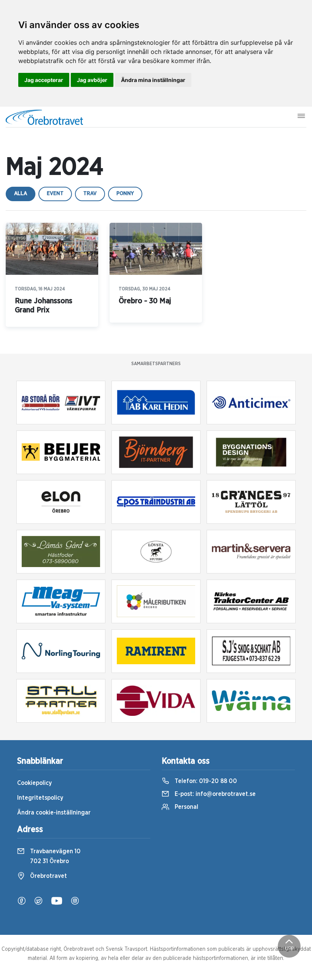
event (55, 193)
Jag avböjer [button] (92, 80)
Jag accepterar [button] (43, 80)
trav (90, 193)
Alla (20, 193)
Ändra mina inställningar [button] (153, 80)
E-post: (214, 794)
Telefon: (205, 781)
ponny (125, 193)
